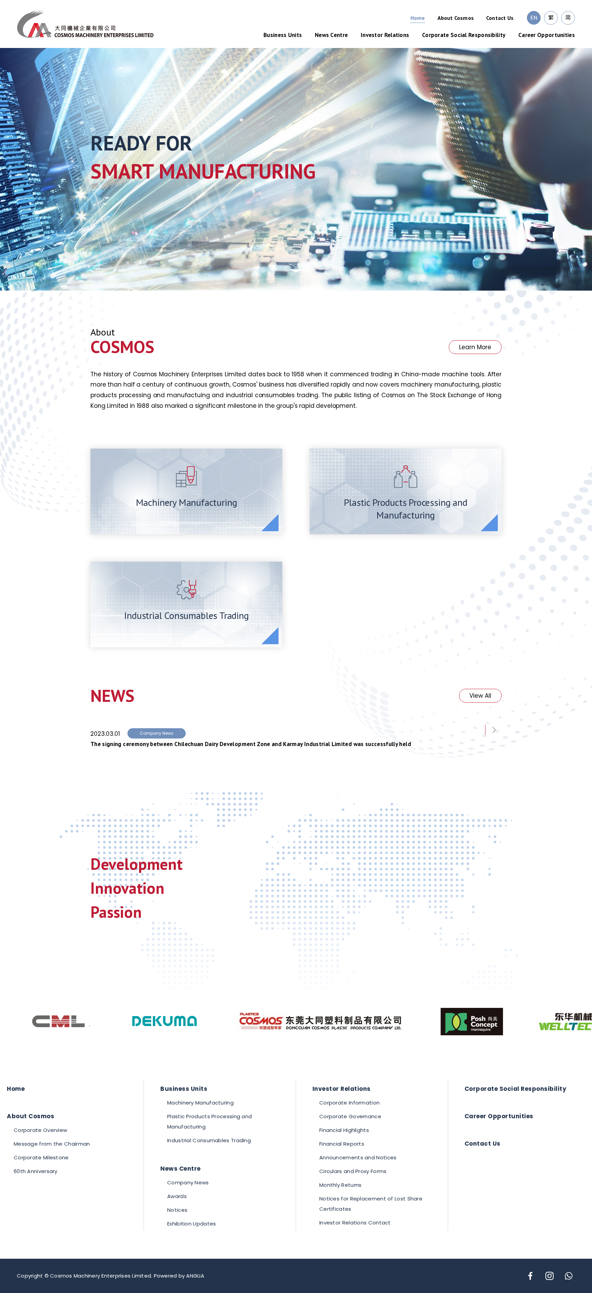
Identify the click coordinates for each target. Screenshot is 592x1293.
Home (417, 17)
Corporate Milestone (41, 1157)
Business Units (282, 35)
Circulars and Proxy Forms (353, 1171)
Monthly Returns (340, 1184)
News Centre (331, 35)
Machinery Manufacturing (200, 1102)
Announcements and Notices (358, 1157)
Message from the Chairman (52, 1143)
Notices (177, 1209)
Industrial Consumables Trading (209, 1140)
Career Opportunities (546, 35)
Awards (177, 1196)
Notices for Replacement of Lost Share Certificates (370, 1203)
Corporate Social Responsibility (463, 35)
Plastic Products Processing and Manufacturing (209, 1121)
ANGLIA (195, 1275)
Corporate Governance (350, 1116)
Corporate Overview (40, 1130)
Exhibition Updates (191, 1223)
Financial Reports (341, 1143)
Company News (188, 1182)
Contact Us (500, 17)
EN (533, 18)
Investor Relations (385, 35)
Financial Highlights (344, 1130)
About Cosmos (455, 17)
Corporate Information (349, 1102)
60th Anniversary (36, 1171)
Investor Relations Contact (355, 1222)
